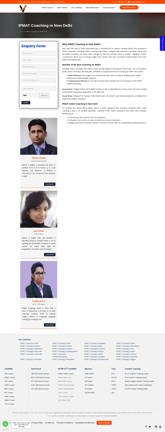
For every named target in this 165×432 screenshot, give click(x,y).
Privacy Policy (37, 422)
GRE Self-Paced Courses (40, 374)
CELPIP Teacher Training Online (136, 389)
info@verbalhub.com (137, 2)
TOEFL (113, 385)
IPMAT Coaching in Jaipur (93, 346)
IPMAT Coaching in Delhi (29, 343)
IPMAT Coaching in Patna (61, 343)
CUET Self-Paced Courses (40, 385)
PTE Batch (88, 389)
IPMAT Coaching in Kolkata (62, 349)
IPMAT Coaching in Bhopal (62, 346)
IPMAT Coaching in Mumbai (30, 346)
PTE (112, 374)
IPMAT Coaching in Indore (125, 343)
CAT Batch (88, 377)
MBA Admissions (92, 8)
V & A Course (9, 404)
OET (113, 393)
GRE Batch (88, 381)
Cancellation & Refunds (85, 422)
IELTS (113, 381)
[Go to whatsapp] (5, 424)
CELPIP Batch (90, 393)
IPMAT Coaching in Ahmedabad (127, 346)
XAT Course (8, 381)
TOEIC (113, 389)
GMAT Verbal (62, 8)
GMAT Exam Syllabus (43, 2)
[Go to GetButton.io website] (5, 429)
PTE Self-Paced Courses (40, 381)
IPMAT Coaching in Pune (125, 349)
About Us (26, 2)
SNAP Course (9, 396)
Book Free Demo (129, 7)
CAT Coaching (76, 8)
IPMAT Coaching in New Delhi (31, 351)
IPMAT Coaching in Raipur (125, 351)
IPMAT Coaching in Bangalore (95, 343)
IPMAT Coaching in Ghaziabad (63, 359)
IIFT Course (8, 393)
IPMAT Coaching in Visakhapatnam (65, 351)
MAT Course (9, 389)
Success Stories (109, 8)
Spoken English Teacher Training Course (139, 381)
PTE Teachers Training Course (136, 377)
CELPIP (114, 377)
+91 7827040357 (120, 2)
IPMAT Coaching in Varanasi (126, 354)
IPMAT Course (9, 377)
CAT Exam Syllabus (58, 2)
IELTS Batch (89, 385)
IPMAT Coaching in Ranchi (93, 351)
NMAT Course (9, 400)
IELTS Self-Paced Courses (40, 377)
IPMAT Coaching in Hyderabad (31, 349)
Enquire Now (163, 43)
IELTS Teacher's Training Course (136, 374)
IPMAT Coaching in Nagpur (126, 359)
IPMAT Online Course (66, 374)
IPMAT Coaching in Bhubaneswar (96, 359)
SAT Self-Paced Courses (40, 389)
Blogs (33, 2)
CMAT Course (9, 385)
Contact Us (49, 422)
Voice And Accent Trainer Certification (138, 385)
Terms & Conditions (64, 422)
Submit (25, 103)
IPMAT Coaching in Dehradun (31, 359)
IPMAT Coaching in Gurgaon (94, 357)
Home (20, 2)
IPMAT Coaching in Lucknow (94, 349)
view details (49, 184)
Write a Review (104, 423)
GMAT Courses (47, 8)
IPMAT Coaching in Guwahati (126, 357)
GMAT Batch (89, 374)
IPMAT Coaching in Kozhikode (31, 354)
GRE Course (8, 374)
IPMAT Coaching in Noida (93, 354)
